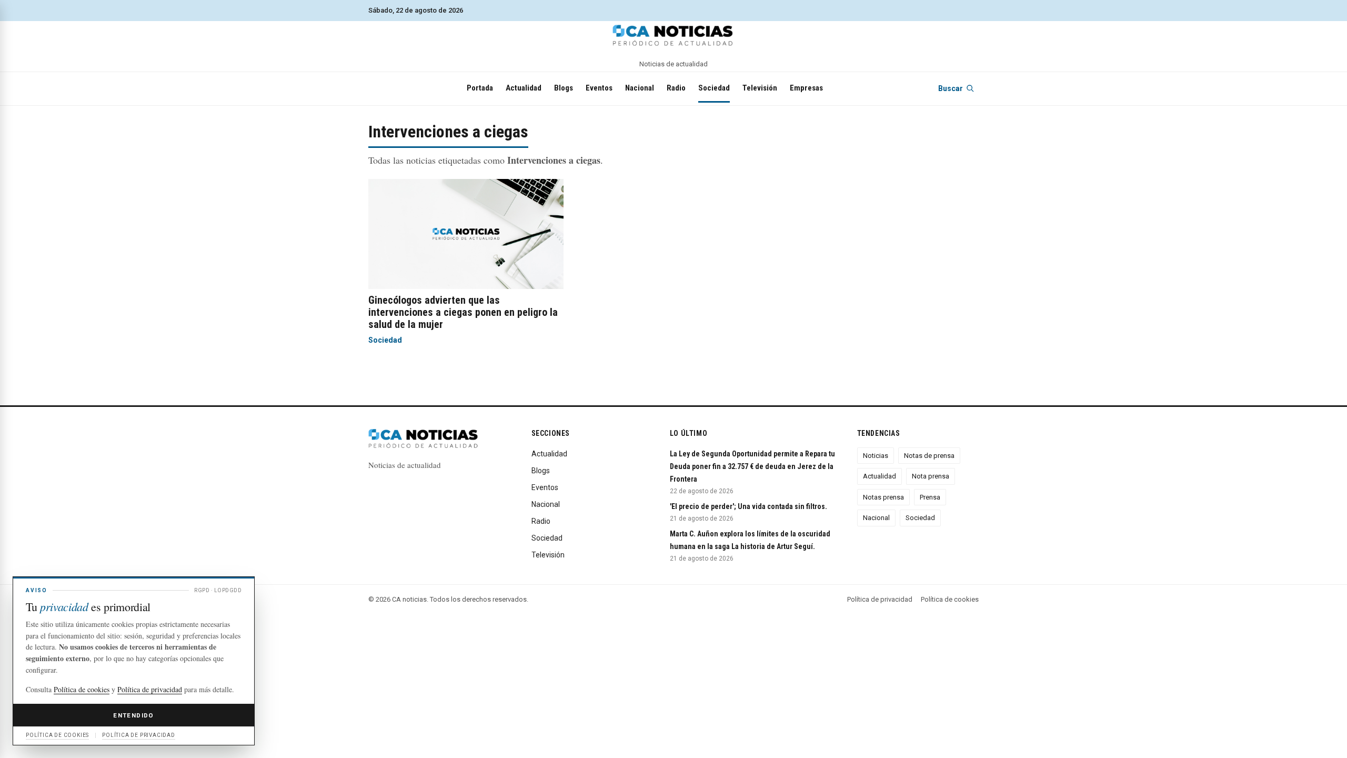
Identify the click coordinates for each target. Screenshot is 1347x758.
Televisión (759, 88)
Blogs (563, 88)
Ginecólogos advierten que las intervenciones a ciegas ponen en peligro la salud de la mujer (463, 312)
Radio (676, 88)
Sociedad (714, 88)
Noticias (875, 456)
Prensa (930, 497)
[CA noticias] (673, 35)
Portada (480, 88)
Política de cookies (950, 599)
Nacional (639, 88)
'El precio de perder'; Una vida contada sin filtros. (748, 506)
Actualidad (523, 88)
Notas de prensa (929, 456)
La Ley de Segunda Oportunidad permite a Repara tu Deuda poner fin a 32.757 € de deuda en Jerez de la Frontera (752, 466)
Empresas (806, 88)
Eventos (599, 88)
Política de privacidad (879, 599)
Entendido (133, 715)
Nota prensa (930, 476)
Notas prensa (883, 497)
